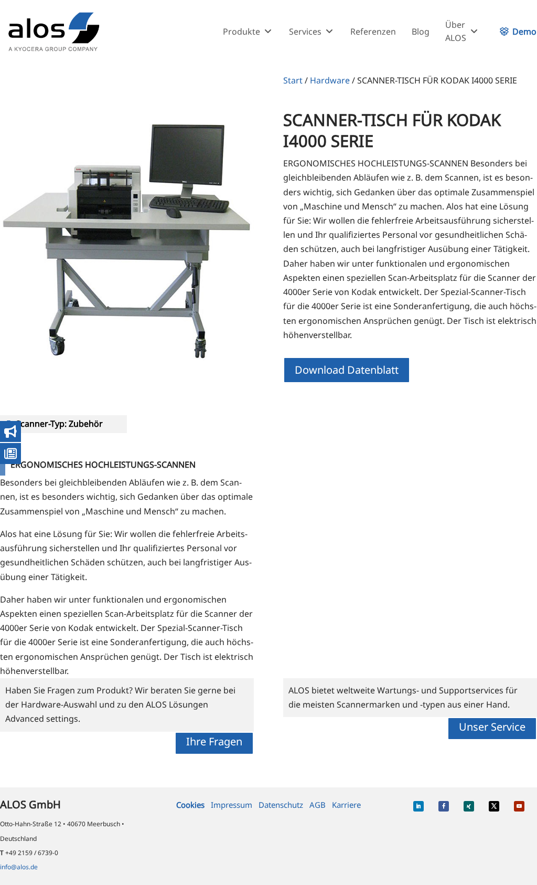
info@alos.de (19, 866)
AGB (317, 804)
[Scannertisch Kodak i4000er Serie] (127, 230)
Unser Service (492, 727)
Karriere (346, 804)
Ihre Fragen (214, 741)
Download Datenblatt (347, 370)
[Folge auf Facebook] (443, 806)
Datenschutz (281, 804)
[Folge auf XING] (469, 806)
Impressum (231, 804)
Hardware (330, 80)
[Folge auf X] (494, 806)
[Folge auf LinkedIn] (418, 806)
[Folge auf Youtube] (519, 806)
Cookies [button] (190, 804)
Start (293, 80)
